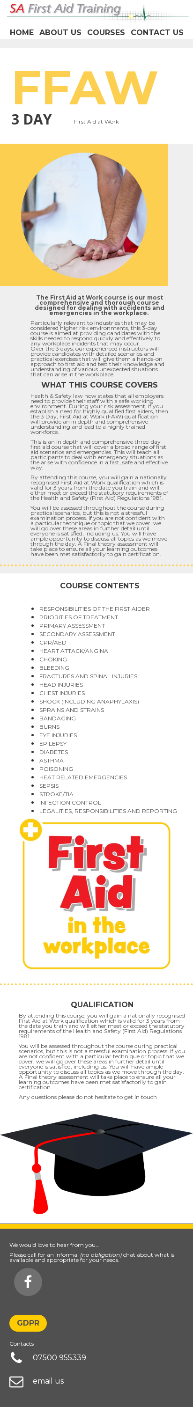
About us (60, 32)
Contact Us (157, 32)
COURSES (106, 32)
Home (22, 32)
